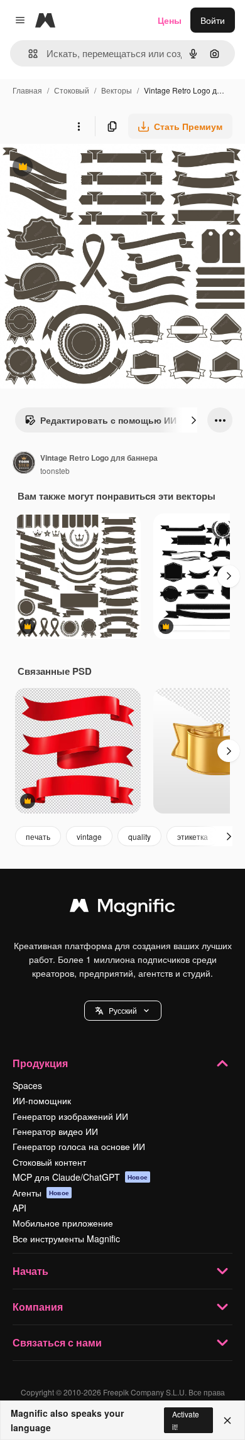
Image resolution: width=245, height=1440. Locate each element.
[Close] (227, 1420)
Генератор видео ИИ (55, 1131)
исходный (84, 168)
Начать (30, 1271)
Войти (212, 20)
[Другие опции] (78, 126)
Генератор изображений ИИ (70, 1116)
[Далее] (193, 420)
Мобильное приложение (63, 1223)
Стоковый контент (49, 1162)
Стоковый (71, 90)
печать (38, 836)
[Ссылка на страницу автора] (24, 463)
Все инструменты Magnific (66, 1238)
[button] (122, 1011)
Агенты (41, 1192)
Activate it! (185, 1420)
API (19, 1207)
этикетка (192, 836)
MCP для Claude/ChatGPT (80, 1177)
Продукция (40, 1063)
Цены (170, 20)
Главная (27, 90)
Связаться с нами (57, 1342)
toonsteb (55, 470)
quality (139, 836)
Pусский (123, 1010)
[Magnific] (122, 908)
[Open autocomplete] (28, 53)
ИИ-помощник (42, 1100)
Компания (38, 1306)
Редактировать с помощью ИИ (100, 423)
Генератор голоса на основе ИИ (79, 1146)
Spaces (27, 1085)
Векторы (116, 90)
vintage (89, 836)
